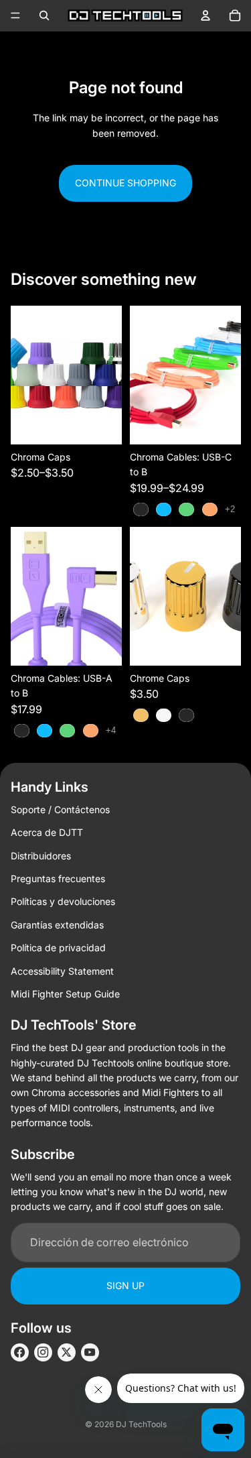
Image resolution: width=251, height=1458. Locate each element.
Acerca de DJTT (47, 832)
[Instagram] (43, 1352)
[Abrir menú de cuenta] (205, 15)
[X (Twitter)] (67, 1352)
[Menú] (15, 15)
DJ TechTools (141, 1424)
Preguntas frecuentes (58, 878)
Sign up (125, 1285)
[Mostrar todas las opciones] (229, 509)
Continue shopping (125, 182)
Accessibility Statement (62, 971)
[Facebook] (20, 1352)
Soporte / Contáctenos (60, 809)
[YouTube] (90, 1352)
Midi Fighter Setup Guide (65, 993)
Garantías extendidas (57, 924)
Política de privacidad (58, 947)
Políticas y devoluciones (63, 901)
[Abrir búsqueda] (44, 15)
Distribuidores (41, 855)
